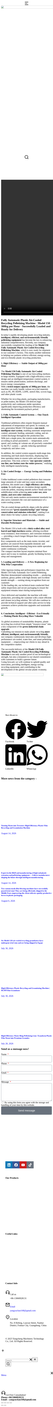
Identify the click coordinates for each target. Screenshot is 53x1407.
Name (4, 1054)
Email (4, 1072)
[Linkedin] (8, 1164)
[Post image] (26, 820)
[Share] (5, 1402)
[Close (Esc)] (2, 1402)
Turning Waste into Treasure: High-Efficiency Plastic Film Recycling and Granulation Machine (24, 827)
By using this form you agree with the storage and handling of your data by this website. (25, 1103)
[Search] (8, 1364)
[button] (16, 731)
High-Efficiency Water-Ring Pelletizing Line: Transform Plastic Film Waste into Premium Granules (26, 1037)
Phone (4, 1063)
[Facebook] (16, 1164)
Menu (3, 1375)
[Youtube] (23, 1164)
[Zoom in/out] (11, 1402)
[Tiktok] (30, 1164)
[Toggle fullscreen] (8, 1402)
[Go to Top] (3, 1351)
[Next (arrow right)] (5, 1405)
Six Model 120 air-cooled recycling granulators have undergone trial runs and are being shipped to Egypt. (22, 942)
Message (5, 1082)
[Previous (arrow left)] (2, 1405)
